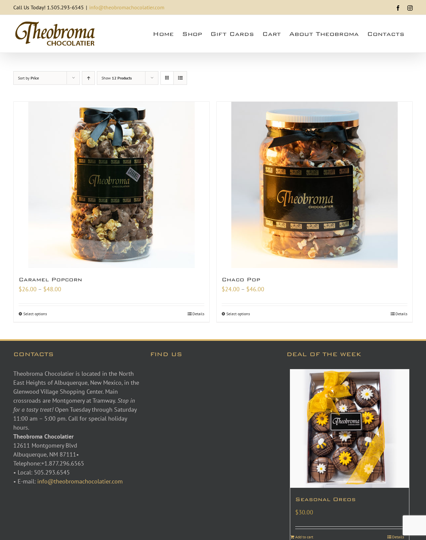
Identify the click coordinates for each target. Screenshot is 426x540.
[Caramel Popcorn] (111, 185)
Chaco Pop (241, 279)
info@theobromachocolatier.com (126, 7)
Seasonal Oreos (325, 499)
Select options (35, 313)
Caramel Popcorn (50, 279)
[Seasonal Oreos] (349, 428)
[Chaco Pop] (314, 185)
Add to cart (304, 536)
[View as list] (180, 77)
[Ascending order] (88, 78)
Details (198, 313)
